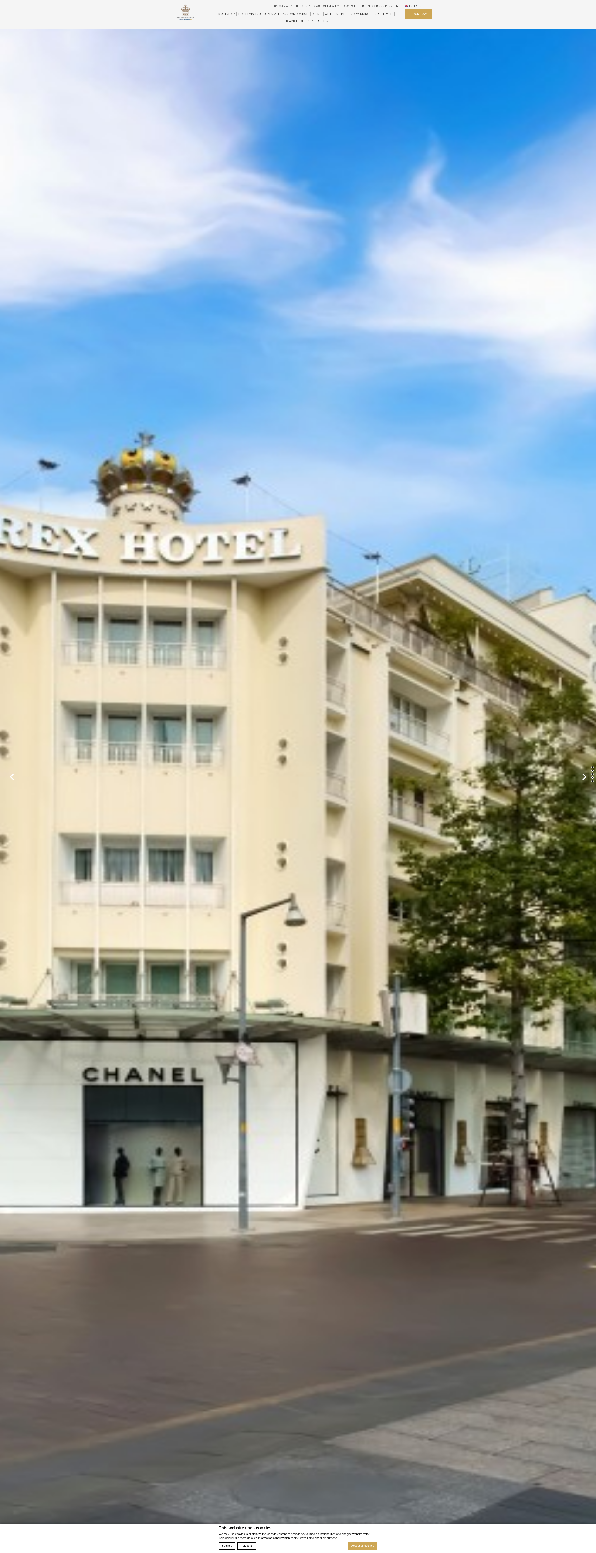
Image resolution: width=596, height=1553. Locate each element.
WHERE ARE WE (332, 5)
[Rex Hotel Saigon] (185, 12)
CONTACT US (351, 5)
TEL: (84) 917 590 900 (308, 5)
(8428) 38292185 (283, 5)
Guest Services (382, 14)
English (413, 5)
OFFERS (323, 21)
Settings (227, 1545)
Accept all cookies (362, 1545)
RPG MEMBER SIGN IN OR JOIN (380, 5)
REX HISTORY (226, 14)
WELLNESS (331, 14)
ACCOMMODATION (295, 14)
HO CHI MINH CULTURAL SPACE (259, 14)
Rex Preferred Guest (300, 21)
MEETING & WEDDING (355, 14)
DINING (317, 14)
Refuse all (246, 1545)
